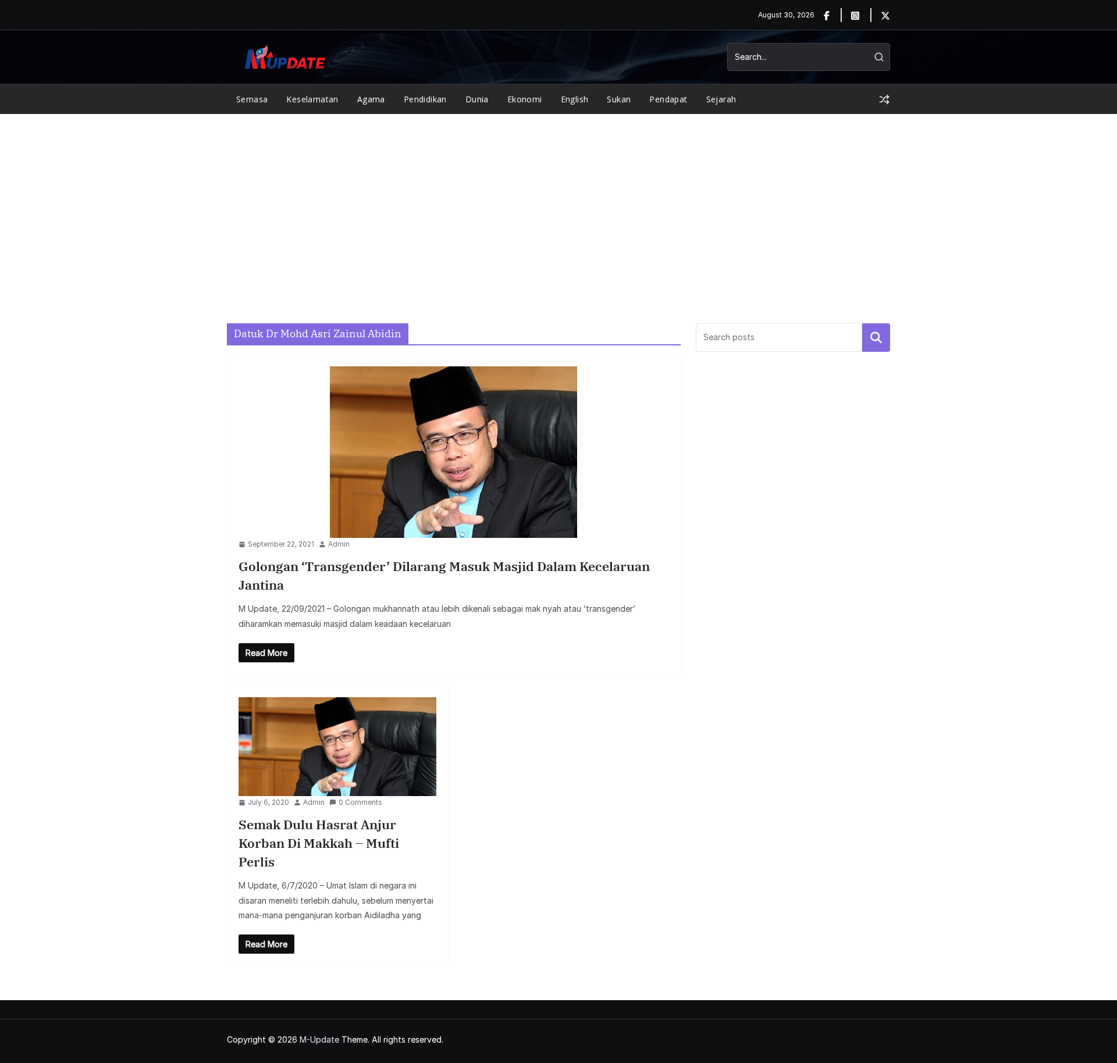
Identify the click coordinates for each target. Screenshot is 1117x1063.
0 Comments (360, 802)
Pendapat (668, 99)
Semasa (252, 99)
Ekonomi (524, 99)
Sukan (619, 99)
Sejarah (721, 99)
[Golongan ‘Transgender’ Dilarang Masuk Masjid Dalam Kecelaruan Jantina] (454, 452)
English (575, 99)
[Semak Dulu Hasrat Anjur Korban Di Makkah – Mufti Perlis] (337, 746)
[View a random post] (884, 99)
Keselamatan (312, 99)
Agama (371, 99)
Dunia (477, 99)
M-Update (319, 1039)
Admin (339, 544)
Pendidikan (425, 99)
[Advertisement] (558, 201)
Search (876, 337)
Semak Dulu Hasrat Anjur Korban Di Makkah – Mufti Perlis (319, 843)
